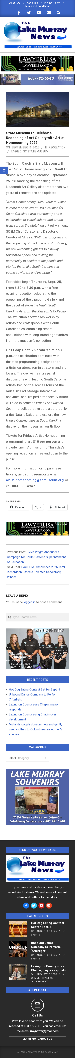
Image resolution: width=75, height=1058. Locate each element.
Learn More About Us (37, 1038)
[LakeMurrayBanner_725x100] (37, 76)
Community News (42, 977)
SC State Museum (35, 151)
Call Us (37, 1015)
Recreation (57, 147)
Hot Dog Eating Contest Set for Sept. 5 (34, 689)
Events (35, 934)
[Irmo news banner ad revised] (37, 57)
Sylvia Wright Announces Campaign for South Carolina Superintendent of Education (36, 557)
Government (39, 981)
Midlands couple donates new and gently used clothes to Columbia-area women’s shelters (35, 729)
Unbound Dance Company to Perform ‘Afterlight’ (46, 947)
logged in (29, 602)
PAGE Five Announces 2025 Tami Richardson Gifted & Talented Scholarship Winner (36, 572)
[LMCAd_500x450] (37, 771)
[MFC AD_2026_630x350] (37, 631)
